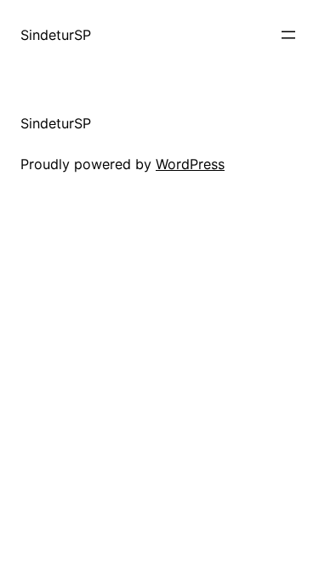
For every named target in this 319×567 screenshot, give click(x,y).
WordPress (190, 164)
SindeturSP (55, 34)
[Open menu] (288, 35)
